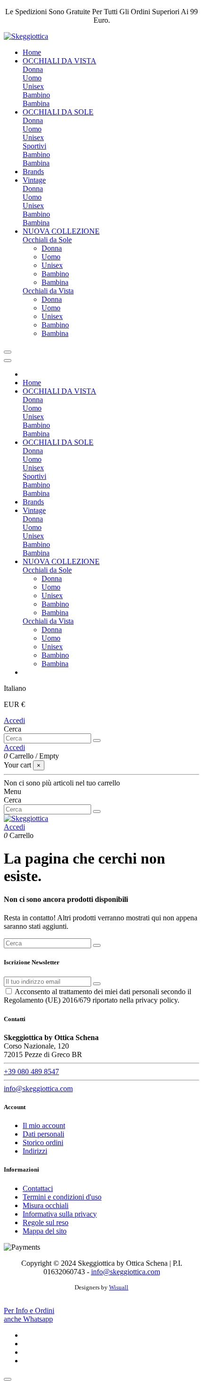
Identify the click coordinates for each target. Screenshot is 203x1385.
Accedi (14, 720)
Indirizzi (35, 1151)
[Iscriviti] (97, 983)
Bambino (36, 95)
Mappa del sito (45, 1231)
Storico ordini (43, 1142)
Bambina (36, 103)
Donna (33, 69)
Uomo (32, 78)
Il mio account (44, 1125)
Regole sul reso (45, 1222)
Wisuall (118, 1287)
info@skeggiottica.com (38, 1089)
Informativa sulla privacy (60, 1214)
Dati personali (43, 1134)
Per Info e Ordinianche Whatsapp (29, 1314)
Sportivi (34, 146)
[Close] (7, 360)
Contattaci (38, 1188)
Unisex (33, 86)
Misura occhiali (45, 1205)
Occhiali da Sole (47, 240)
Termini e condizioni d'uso (62, 1197)
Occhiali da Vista (48, 291)
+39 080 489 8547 (31, 1071)
